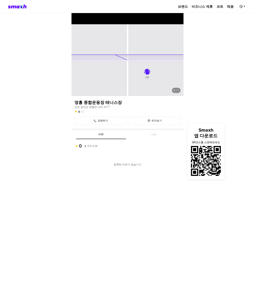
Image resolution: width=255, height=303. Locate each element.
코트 (220, 6)
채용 (230, 6)
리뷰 (101, 134)
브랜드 (183, 6)
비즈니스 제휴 (202, 6)
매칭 (154, 134)
